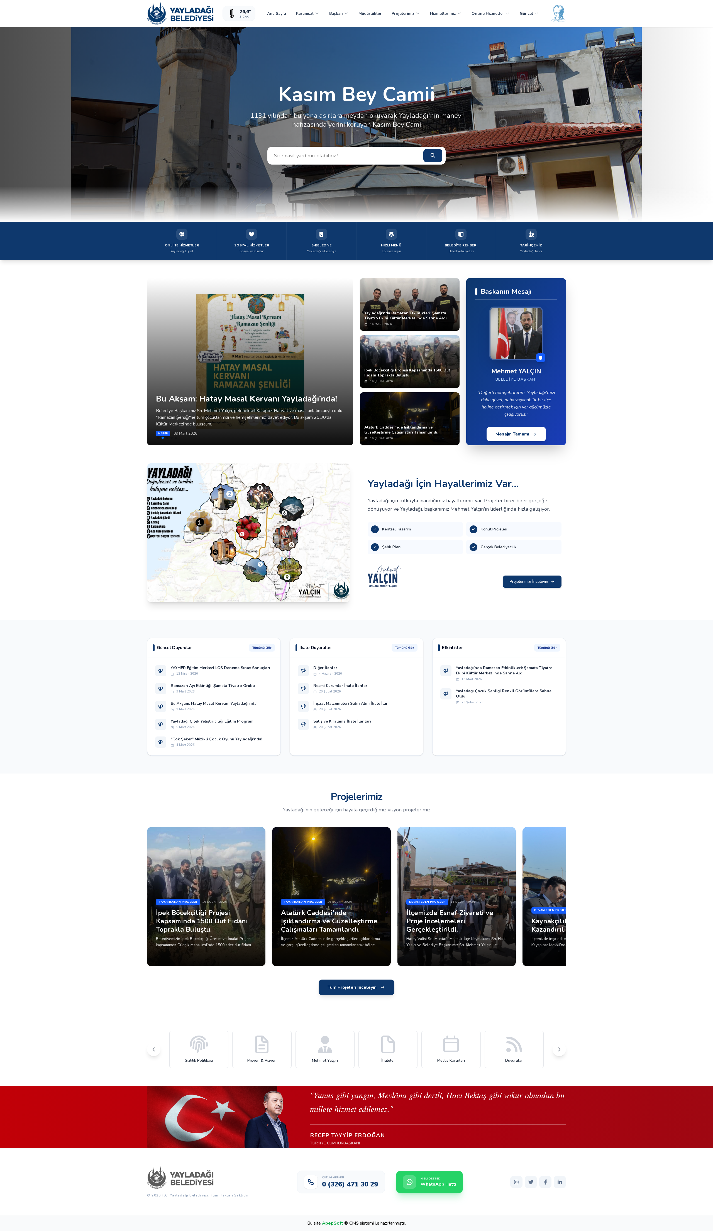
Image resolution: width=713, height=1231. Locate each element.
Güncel (526, 13)
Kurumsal (305, 13)
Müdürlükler (370, 13)
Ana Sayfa (276, 13)
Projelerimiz (403, 13)
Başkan (336, 13)
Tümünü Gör (262, 647)
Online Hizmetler (488, 13)
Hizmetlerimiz (443, 13)
